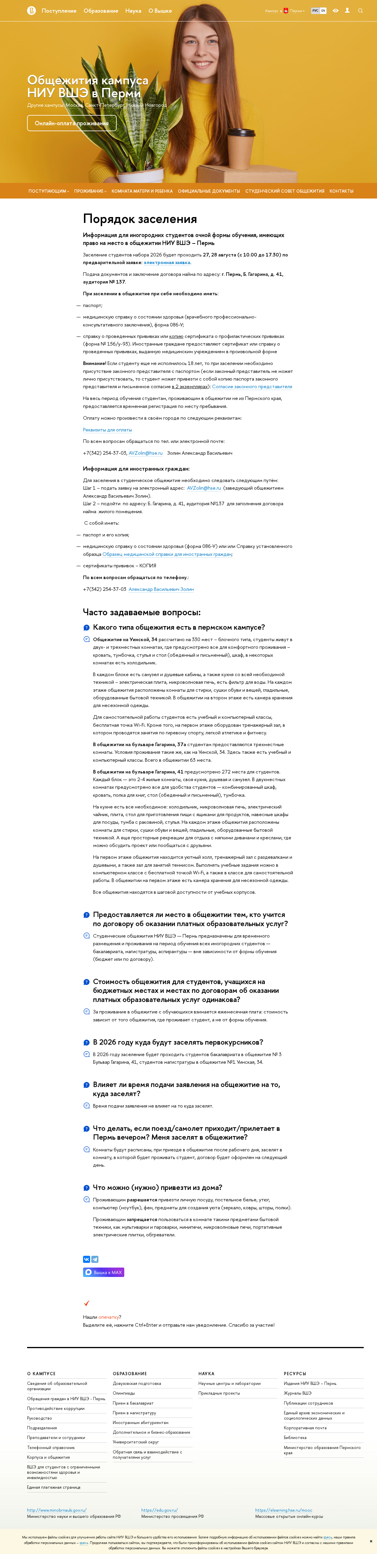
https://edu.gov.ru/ (159, 1510)
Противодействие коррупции (56, 1408)
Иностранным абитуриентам (140, 1422)
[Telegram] (94, 1259)
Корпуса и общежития (48, 1457)
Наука (133, 10)
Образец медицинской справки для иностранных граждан (167, 554)
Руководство (39, 1418)
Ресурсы (295, 1373)
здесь (327, 1537)
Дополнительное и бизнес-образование (151, 1432)
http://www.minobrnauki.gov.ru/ (57, 1510)
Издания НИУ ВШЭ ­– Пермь (310, 1383)
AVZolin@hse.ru (146, 452)
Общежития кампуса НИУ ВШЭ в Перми (87, 86)
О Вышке (160, 10)
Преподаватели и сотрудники (56, 1437)
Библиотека (295, 1437)
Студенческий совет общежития (284, 191)
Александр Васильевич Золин (161, 589)
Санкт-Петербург (104, 104)
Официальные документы (209, 191)
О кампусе (41, 1373)
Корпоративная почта (305, 1427)
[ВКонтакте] (86, 1259)
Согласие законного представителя (252, 386)
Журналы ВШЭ (298, 1393)
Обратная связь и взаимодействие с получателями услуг (147, 1454)
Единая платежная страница (53, 1487)
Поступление (59, 10)
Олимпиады (124, 1393)
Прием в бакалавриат (133, 1403)
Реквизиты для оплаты (107, 429)
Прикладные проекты (219, 1393)
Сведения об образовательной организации (57, 1385)
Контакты (341, 191)
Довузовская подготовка (137, 1383)
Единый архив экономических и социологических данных (314, 1415)
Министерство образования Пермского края (322, 1450)
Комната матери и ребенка (142, 191)
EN (323, 11)
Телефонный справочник (51, 1447)
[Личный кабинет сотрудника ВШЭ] (347, 10)
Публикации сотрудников (308, 1403)
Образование (101, 10)
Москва (74, 104)
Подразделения (42, 1427)
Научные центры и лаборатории (230, 1383)
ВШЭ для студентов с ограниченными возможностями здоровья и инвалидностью (63, 1472)
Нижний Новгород (146, 104)
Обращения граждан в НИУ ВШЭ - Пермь (66, 1398)
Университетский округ (136, 1442)
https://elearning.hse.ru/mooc (283, 1510)
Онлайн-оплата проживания (72, 123)
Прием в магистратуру (134, 1412)
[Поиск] (360, 10)
